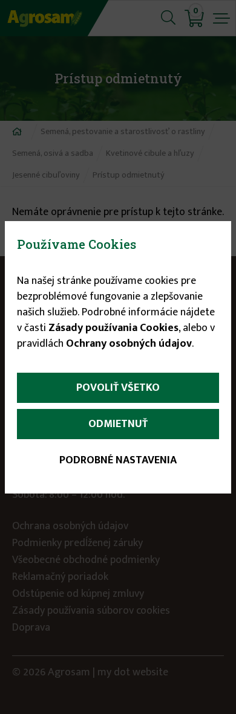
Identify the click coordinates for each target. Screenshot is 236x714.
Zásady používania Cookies (113, 328)
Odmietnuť (118, 424)
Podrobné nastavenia (118, 460)
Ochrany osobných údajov (129, 344)
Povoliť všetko (118, 388)
